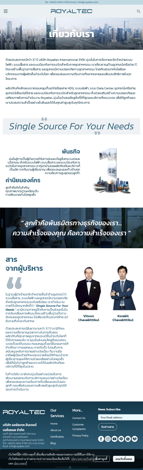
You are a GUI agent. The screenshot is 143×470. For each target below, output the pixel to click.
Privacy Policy (80, 435)
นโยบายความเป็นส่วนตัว (84, 458)
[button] (138, 11)
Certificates (57, 436)
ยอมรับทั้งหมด (123, 458)
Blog (53, 443)
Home (53, 423)
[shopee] (128, 439)
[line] (121, 439)
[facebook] (101, 439)
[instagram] (108, 439)
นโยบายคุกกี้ (20, 463)
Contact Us (78, 418)
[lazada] (135, 439)
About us (55, 430)
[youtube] (114, 439)
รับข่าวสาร (107, 427)
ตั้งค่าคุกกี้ (101, 458)
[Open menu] (5, 11)
